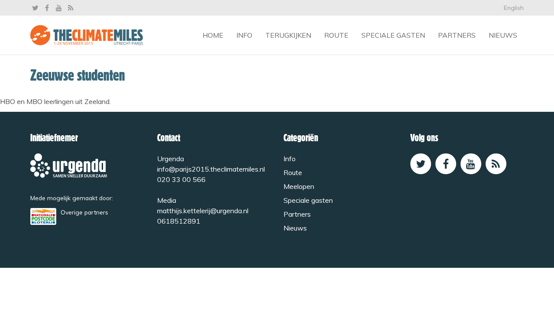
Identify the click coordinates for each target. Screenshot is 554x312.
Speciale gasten (393, 35)
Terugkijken (288, 35)
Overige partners (84, 212)
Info (244, 35)
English (514, 8)
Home (213, 35)
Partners (457, 35)
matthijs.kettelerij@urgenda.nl (202, 210)
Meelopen (298, 186)
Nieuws (503, 35)
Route (336, 35)
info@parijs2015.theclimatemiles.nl (211, 169)
